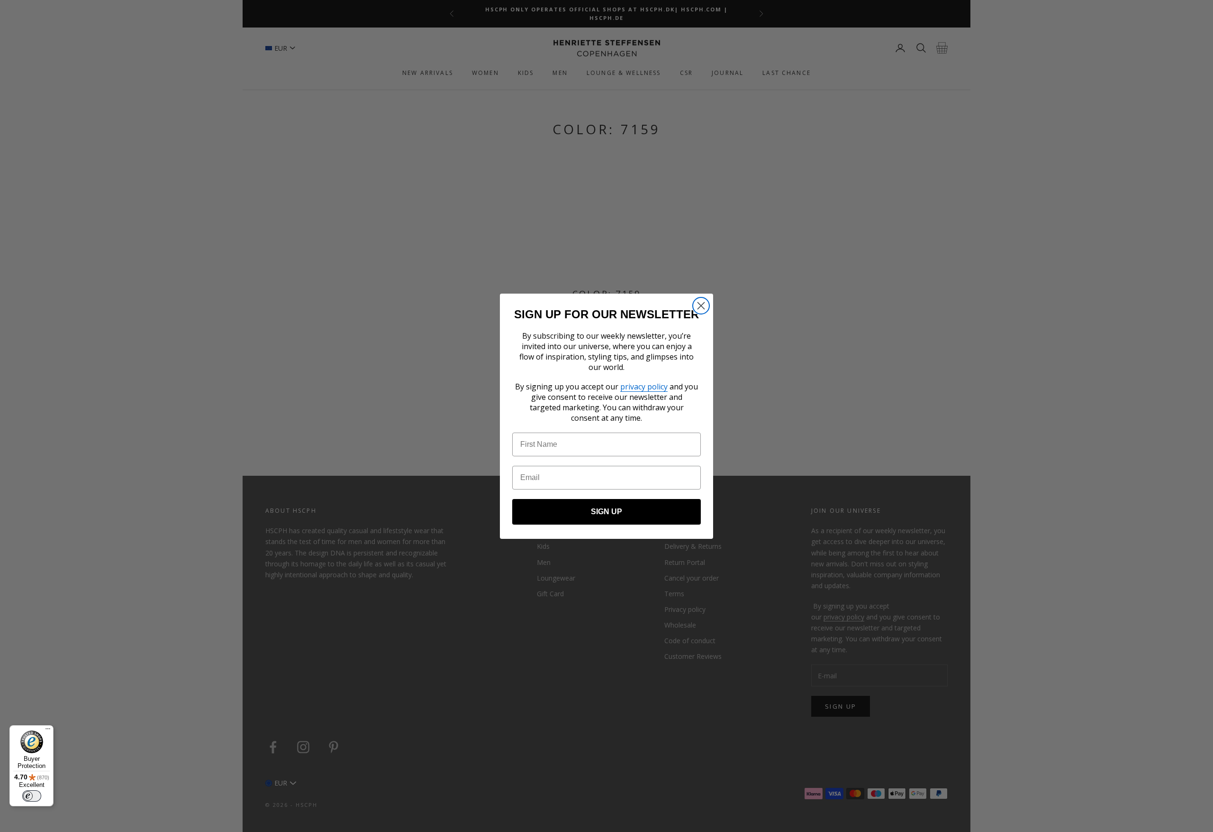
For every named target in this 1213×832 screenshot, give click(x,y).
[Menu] (48, 731)
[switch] (31, 796)
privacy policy (644, 386)
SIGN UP (606, 512)
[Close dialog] (701, 305)
